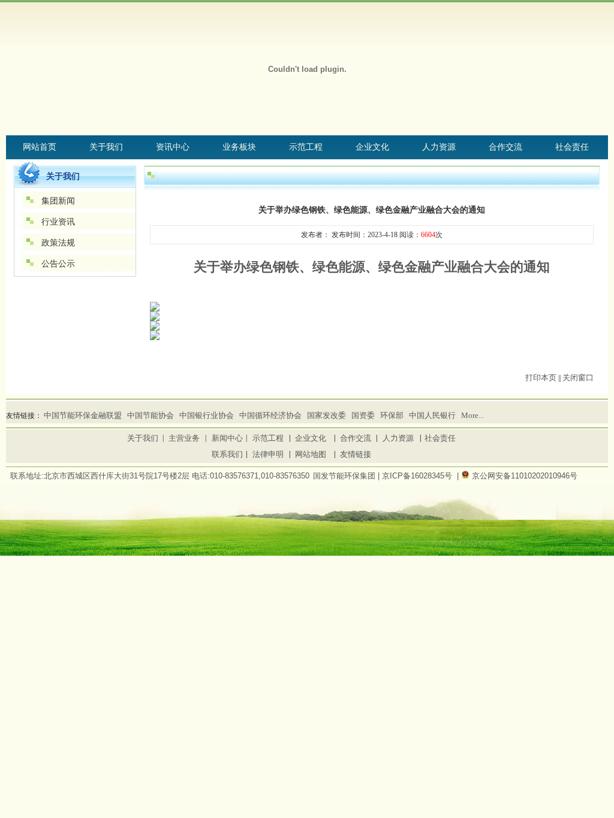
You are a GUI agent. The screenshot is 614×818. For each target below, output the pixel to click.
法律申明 (268, 454)
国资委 (363, 415)
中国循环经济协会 (270, 415)
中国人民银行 (432, 415)
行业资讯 (58, 221)
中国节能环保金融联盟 (83, 415)
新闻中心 (227, 438)
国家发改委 (326, 415)
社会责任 (440, 438)
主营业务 (184, 438)
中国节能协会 (150, 415)
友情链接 (355, 454)
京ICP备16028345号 (417, 475)
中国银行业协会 (206, 415)
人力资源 (398, 438)
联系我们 (227, 454)
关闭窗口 (578, 377)
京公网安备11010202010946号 (524, 475)
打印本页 (540, 377)
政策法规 (58, 242)
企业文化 (310, 438)
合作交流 (355, 438)
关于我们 (142, 438)
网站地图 (310, 454)
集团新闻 (58, 200)
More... (472, 415)
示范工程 (268, 438)
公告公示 (58, 263)
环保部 (392, 415)
